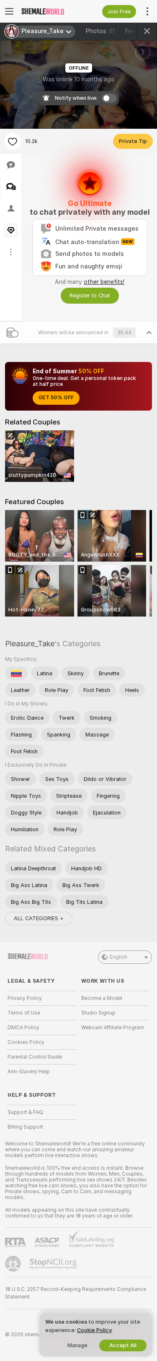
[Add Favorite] (12, 141)
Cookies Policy (26, 1042)
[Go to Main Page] (48, 11)
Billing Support (25, 1127)
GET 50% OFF (56, 398)
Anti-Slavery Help (29, 1072)
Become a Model (101, 998)
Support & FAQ (25, 1112)
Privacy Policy (25, 998)
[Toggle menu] (9, 11)
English (118, 957)
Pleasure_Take (29, 643)
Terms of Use (24, 1013)
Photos (100, 31)
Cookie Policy (94, 1330)
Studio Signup (98, 1013)
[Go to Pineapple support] (14, 1264)
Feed (132, 31)
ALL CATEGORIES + (39, 918)
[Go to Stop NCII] (54, 1264)
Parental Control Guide (35, 1057)
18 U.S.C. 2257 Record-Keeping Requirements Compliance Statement (75, 1293)
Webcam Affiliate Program (112, 1028)
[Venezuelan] (16, 673)
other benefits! (104, 281)
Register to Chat (89, 295)
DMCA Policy (23, 1028)
